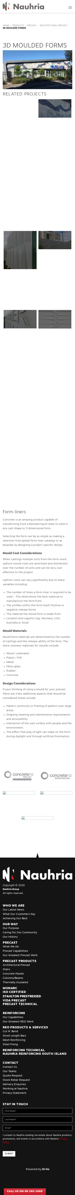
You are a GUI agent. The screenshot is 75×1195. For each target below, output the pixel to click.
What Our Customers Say (19, 914)
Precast (31, 26)
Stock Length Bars (14, 1036)
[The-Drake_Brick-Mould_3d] (20, 164)
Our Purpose (11, 928)
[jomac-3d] (54, 348)
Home (6, 26)
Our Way (10, 924)
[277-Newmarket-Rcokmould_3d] (20, 111)
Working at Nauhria (15, 1088)
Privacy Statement (14, 1093)
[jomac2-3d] (20, 348)
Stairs (6, 969)
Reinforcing (14, 1013)
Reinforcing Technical (24, 1050)
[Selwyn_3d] (20, 375)
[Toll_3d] (20, 454)
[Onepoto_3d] (54, 454)
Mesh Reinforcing (14, 1040)
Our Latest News (13, 910)
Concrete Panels (13, 974)
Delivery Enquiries (14, 1084)
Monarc (10, 988)
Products (18, 26)
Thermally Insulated (15, 982)
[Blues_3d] (54, 108)
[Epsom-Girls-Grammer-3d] (20, 319)
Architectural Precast (53, 26)
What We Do (11, 946)
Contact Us (10, 1067)
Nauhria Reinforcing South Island (35, 1053)
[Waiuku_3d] (20, 269)
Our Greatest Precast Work (20, 955)
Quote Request (12, 1075)
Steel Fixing (10, 1044)
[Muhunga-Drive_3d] (54, 401)
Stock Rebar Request (16, 1080)
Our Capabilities (13, 1017)
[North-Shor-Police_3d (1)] (54, 240)
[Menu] (70, 7)
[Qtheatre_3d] (20, 190)
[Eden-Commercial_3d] (54, 319)
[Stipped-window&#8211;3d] (54, 269)
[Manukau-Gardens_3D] (20, 480)
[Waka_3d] (54, 480)
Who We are (13, 905)
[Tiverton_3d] (20, 427)
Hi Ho (45, 1169)
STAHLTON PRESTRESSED (22, 996)
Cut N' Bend (10, 1031)
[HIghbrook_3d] (54, 296)
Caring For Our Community (20, 932)
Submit (9, 1154)
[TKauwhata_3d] (20, 250)
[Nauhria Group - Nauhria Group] (23, 6)
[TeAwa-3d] (54, 217)
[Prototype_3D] (20, 217)
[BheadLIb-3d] (54, 375)
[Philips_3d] (20, 296)
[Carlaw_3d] (54, 138)
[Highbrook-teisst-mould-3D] (54, 190)
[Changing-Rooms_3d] (20, 401)
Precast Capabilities (15, 951)
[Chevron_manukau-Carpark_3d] (54, 427)
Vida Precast (14, 1000)
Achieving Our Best (15, 918)
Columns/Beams (13, 978)
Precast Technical (20, 1004)
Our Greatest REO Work (18, 1021)
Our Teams (9, 1071)
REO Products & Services (25, 1027)
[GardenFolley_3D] (54, 164)
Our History (10, 937)
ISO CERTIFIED (14, 992)
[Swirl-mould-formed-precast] (20, 138)
